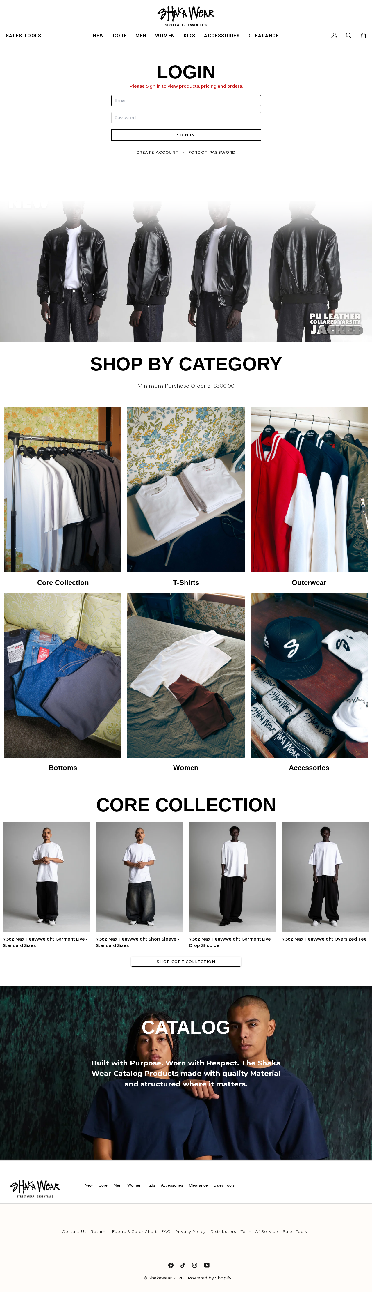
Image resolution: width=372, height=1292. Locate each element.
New (89, 1185)
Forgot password (212, 152)
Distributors (223, 1231)
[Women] (185, 683)
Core (103, 1185)
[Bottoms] (62, 683)
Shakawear (160, 1278)
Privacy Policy (190, 1231)
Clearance (198, 1185)
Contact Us (74, 1231)
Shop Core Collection (186, 961)
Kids (151, 1185)
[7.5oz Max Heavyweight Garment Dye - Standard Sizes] (46, 877)
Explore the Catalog (186, 1122)
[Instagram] (194, 1265)
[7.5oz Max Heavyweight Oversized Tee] (325, 877)
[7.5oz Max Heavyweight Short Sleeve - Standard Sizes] (139, 877)
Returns (99, 1231)
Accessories (172, 1185)
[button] (26, 35)
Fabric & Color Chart (134, 1231)
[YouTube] (207, 1265)
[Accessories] (309, 683)
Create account (157, 152)
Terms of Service (259, 1231)
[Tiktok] (182, 1265)
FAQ (166, 1231)
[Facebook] (171, 1265)
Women (134, 1185)
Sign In (186, 134)
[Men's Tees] (185, 497)
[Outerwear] (309, 497)
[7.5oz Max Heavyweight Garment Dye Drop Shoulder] (232, 877)
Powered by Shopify (209, 1278)
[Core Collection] (62, 497)
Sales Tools (224, 1185)
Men (117, 1185)
